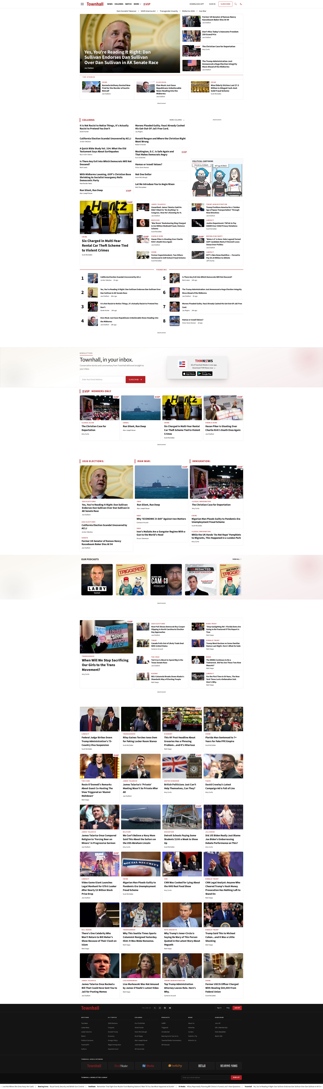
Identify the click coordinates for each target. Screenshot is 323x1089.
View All (236, 559)
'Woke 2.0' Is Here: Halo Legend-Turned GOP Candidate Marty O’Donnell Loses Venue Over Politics (223, 242)
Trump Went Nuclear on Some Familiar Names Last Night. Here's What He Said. (223, 645)
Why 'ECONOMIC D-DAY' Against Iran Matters (161, 519)
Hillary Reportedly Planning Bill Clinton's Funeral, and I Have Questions (159, 1086)
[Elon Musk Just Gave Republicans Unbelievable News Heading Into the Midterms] (93, 321)
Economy (111, 1036)
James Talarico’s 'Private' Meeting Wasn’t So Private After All (140, 788)
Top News (84, 1023)
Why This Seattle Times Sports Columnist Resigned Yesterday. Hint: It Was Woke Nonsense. (140, 937)
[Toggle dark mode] (241, 4)
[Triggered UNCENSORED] (235, 579)
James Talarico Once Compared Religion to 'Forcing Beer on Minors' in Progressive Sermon (99, 839)
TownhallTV (85, 1045)
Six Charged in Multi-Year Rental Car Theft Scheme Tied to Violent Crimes (105, 245)
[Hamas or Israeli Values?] (175, 321)
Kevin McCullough (141, 1032)
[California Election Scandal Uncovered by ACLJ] (93, 278)
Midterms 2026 (188, 11)
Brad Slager (139, 1036)
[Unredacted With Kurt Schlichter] (201, 579)
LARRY (164, 1023)
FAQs (228, 1008)
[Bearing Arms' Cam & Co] (166, 579)
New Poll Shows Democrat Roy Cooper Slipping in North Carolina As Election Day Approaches (168, 629)
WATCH (128, 4)
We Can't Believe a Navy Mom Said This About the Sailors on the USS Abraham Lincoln (139, 839)
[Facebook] (165, 1008)
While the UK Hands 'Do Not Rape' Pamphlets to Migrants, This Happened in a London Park (216, 536)
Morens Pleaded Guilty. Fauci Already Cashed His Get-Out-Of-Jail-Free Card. (160, 127)
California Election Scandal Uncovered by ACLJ (105, 138)
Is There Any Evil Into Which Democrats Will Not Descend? (106, 163)
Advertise (191, 1027)
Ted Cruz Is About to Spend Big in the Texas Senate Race (167, 661)
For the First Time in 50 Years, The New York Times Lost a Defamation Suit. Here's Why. (222, 679)
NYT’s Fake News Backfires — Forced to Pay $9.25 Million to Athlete (223, 256)
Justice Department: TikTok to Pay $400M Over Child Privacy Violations (221, 224)
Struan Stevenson (143, 538)
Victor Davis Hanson (189, 323)
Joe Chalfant (155, 216)
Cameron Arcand (142, 522)
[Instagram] (160, 1008)
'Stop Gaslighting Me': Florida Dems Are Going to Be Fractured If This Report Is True (223, 629)
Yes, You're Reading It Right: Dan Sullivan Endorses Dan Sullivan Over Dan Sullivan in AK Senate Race (121, 57)
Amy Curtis (85, 434)
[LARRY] (97, 579)
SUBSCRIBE (225, 4)
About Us (191, 1023)
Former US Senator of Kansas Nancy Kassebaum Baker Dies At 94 (101, 542)
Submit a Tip (192, 1036)
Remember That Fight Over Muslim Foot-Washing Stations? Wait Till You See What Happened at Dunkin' (81, 1086)
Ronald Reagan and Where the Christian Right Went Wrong (160, 140)
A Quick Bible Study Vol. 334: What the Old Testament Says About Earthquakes (103, 150)
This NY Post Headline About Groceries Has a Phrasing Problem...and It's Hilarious (179, 741)
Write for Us (192, 1040)
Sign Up (236, 1077)
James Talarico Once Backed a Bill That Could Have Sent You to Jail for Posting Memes (99, 988)
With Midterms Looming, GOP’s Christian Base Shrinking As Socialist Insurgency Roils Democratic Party (105, 177)
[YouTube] (170, 1008)
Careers (190, 1032)
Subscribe (134, 379)
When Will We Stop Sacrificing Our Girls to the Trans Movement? (105, 665)
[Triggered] (131, 579)
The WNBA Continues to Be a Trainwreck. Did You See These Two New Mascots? (223, 663)
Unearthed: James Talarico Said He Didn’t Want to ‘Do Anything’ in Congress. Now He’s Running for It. (166, 210)
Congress (111, 1027)
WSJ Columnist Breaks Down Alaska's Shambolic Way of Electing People (167, 678)
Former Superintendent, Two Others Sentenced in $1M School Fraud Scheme (168, 256)
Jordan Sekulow (105, 280)
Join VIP (237, 1008)
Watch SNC (218, 1036)
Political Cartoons (202, 161)
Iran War (202, 11)
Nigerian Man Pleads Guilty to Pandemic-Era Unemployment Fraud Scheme (216, 520)
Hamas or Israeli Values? (148, 164)
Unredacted (165, 1032)
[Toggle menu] (82, 4)
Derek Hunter (104, 310)
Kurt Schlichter (140, 1023)
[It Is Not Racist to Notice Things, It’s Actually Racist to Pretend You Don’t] (93, 307)
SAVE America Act (148, 11)
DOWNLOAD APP (197, 4)
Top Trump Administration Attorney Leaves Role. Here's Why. (180, 988)
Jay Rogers (186, 310)
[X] (155, 1008)
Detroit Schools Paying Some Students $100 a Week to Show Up (181, 839)
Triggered (165, 1027)
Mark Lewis (186, 280)
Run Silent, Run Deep (91, 190)
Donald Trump (113, 1032)
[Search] (235, 4)
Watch (83, 1036)
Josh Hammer (139, 1045)
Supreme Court (113, 1049)
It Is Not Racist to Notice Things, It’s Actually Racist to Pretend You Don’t (104, 127)
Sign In (219, 1008)
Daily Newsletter (220, 1032)
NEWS (110, 4)
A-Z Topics (112, 1017)
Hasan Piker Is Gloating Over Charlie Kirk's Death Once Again (167, 240)
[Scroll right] (241, 577)
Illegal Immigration (114, 1045)
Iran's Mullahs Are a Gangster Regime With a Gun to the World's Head (161, 533)
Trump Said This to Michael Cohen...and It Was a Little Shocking (220, 937)
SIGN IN (212, 4)
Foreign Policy (113, 1040)
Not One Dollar (143, 174)
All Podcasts (166, 1045)
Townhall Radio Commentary (171, 1040)
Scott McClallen (87, 255)
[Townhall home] (90, 1008)
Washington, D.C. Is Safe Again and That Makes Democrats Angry (154, 153)
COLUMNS (119, 4)
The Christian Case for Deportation (211, 505)
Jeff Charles (210, 261)
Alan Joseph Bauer (129, 430)
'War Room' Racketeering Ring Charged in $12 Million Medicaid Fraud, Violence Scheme (168, 226)
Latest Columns (86, 1032)
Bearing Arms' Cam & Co (170, 1036)
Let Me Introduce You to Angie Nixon (154, 184)
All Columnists (139, 1049)
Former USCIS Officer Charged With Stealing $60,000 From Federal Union (221, 988)
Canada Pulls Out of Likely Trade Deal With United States (167, 645)
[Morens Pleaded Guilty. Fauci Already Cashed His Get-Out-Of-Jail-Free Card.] (175, 307)
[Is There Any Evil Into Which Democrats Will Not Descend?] (175, 278)
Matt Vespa (155, 682)
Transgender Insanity (169, 11)
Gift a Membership (221, 1027)
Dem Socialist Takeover (126, 11)
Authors (84, 1049)
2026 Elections (112, 1023)
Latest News (85, 1027)
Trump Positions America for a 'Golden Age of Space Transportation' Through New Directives (223, 210)
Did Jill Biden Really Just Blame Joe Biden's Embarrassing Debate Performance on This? (222, 839)
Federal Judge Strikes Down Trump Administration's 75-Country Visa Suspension (97, 741)
